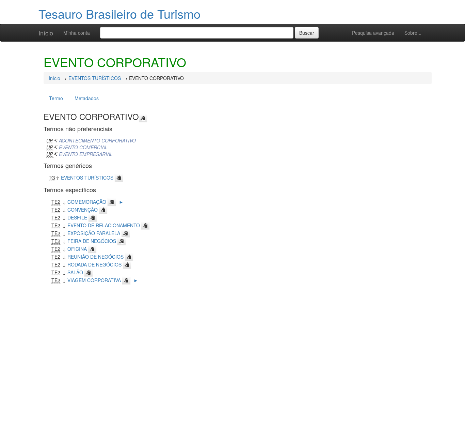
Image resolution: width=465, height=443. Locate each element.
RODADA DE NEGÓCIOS (94, 264)
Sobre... (412, 32)
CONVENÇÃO (82, 209)
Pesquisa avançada (373, 32)
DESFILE (77, 217)
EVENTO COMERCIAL (83, 147)
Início (45, 32)
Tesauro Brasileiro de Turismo (119, 13)
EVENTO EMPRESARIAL (86, 154)
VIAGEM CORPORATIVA (94, 280)
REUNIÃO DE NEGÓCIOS (95, 256)
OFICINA (77, 248)
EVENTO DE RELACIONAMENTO (103, 225)
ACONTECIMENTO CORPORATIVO (97, 140)
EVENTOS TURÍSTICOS (94, 78)
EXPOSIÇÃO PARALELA (93, 233)
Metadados (87, 98)
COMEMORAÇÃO (86, 201)
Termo (56, 98)
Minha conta (76, 32)
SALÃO (75, 272)
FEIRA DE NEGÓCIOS (91, 241)
